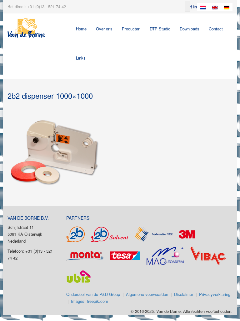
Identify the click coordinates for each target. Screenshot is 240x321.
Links (81, 58)
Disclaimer (183, 294)
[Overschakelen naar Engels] (215, 7)
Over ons (104, 29)
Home (81, 29)
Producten (131, 29)
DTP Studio (160, 29)
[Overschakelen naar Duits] (226, 7)
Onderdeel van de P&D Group (93, 294)
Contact (216, 29)
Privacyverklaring (214, 294)
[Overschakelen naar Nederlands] (203, 7)
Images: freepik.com (89, 301)
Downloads (189, 29)
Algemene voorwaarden (147, 294)
